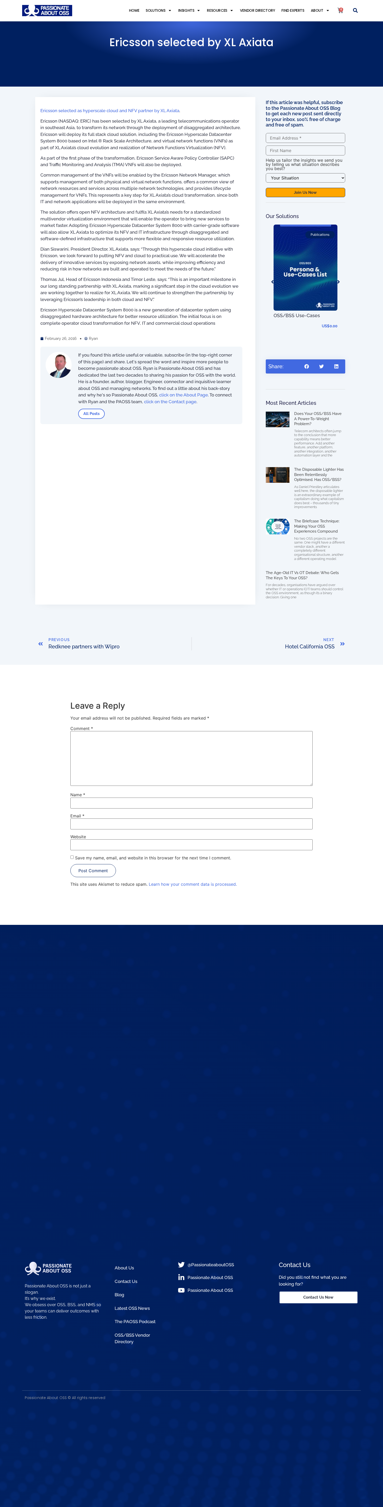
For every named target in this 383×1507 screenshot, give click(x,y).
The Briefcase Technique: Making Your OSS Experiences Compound (316, 526)
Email (77, 816)
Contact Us (126, 1281)
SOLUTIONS (155, 11)
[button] (355, 10)
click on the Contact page (170, 401)
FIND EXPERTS (292, 11)
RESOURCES (217, 11)
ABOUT (317, 11)
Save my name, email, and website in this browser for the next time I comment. (153, 858)
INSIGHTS (186, 11)
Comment (81, 728)
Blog (119, 1294)
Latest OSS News (132, 1308)
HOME (134, 11)
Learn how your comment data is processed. (193, 884)
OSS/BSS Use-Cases (297, 315)
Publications (320, 235)
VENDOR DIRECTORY (257, 11)
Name (77, 795)
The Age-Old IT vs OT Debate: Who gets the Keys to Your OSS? (302, 575)
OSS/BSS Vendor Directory (132, 1339)
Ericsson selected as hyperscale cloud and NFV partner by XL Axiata (109, 110)
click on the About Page (183, 394)
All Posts (91, 413)
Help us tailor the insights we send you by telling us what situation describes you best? (304, 164)
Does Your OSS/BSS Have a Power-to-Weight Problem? (318, 418)
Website (78, 837)
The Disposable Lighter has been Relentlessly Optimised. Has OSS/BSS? (319, 474)
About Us (124, 1267)
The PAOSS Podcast (135, 1321)
